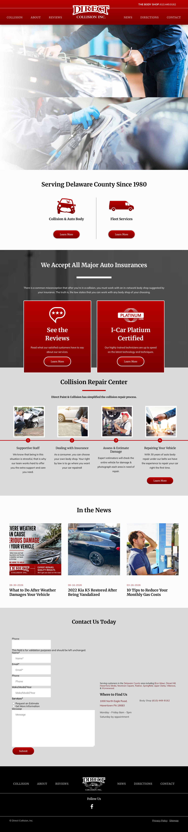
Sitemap (174, 820)
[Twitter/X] (97, 808)
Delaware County (132, 683)
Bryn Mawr (160, 683)
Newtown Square (125, 685)
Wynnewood (108, 688)
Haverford (105, 685)
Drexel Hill (171, 683)
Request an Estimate (27, 703)
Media (113, 685)
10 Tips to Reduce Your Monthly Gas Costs (147, 592)
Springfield (148, 685)
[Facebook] (92, 808)
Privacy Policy (160, 820)
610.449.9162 (168, 4)
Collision (15, 17)
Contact (174, 17)
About (36, 17)
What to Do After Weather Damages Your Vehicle (32, 592)
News (128, 17)
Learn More (66, 234)
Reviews (55, 17)
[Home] (91, 11)
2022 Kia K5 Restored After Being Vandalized (92, 592)
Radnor (138, 685)
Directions (149, 17)
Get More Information (27, 706)
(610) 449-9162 (161, 700)
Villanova (171, 685)
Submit (23, 751)
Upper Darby (160, 685)
